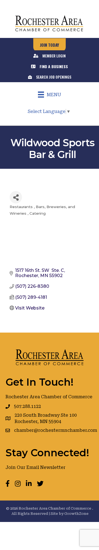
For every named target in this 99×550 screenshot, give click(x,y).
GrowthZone (76, 514)
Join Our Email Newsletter (35, 467)
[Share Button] (16, 197)
